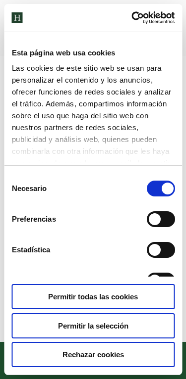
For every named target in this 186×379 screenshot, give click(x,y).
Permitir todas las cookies (93, 296)
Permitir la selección (93, 326)
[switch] (160, 219)
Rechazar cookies (93, 354)
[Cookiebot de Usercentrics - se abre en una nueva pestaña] (132, 17)
